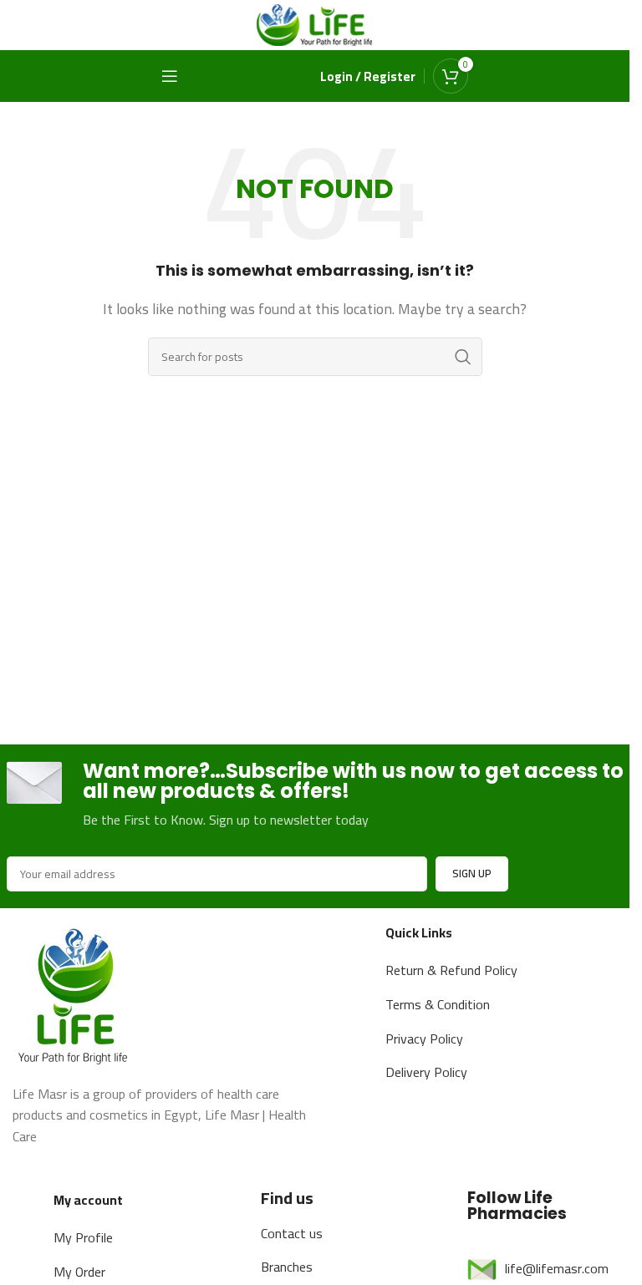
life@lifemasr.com (557, 1268)
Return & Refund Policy (451, 970)
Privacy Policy (424, 1038)
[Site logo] (315, 23)
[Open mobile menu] (169, 76)
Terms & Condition (437, 1004)
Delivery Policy (426, 1071)
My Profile (83, 1237)
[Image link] (75, 992)
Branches (287, 1266)
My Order (79, 1271)
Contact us (292, 1233)
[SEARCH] (463, 357)
